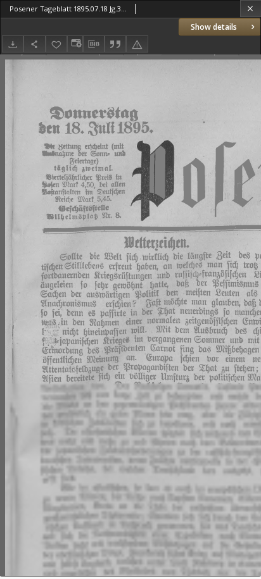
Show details (214, 27)
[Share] (34, 44)
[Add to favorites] (56, 44)
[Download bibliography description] (94, 44)
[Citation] (115, 44)
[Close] (250, 8)
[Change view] (74, 44)
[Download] (12, 44)
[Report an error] (137, 44)
